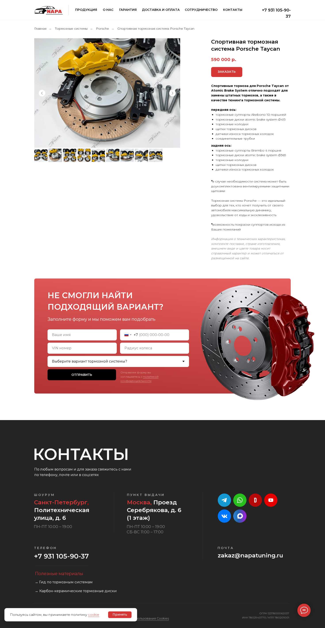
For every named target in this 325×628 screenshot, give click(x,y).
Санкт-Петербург (60, 502)
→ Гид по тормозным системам (64, 582)
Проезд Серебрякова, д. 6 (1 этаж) (154, 510)
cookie (93, 615)
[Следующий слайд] (172, 93)
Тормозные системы (71, 29)
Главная (40, 29)
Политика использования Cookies (142, 618)
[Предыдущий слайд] (42, 93)
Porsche (102, 29)
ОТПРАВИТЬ (81, 375)
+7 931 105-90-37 (61, 556)
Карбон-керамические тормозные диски (78, 591)
